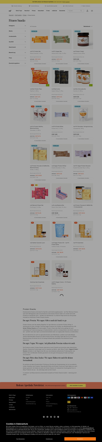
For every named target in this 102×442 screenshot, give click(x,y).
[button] (51, 219)
